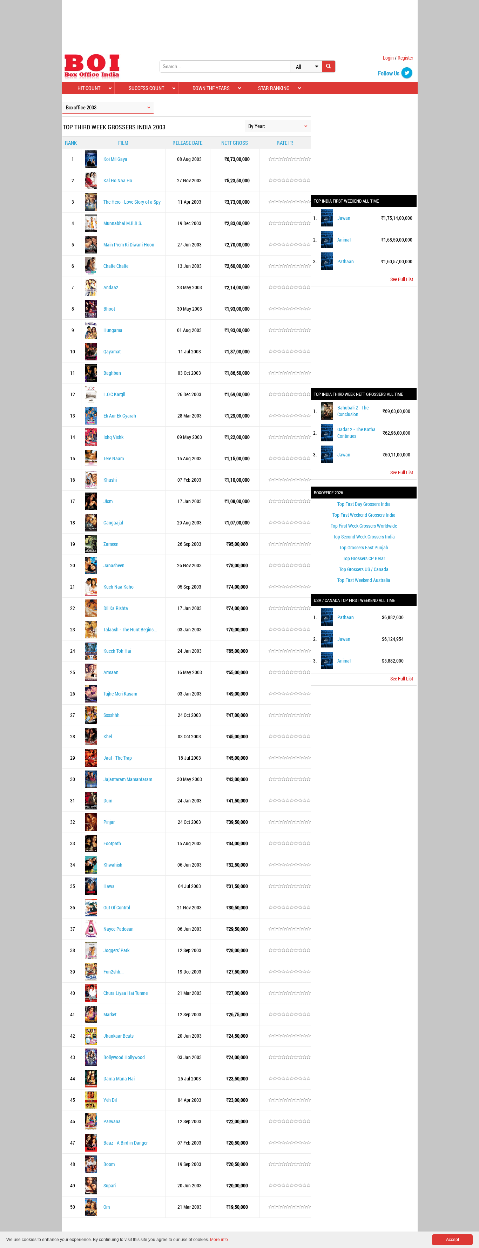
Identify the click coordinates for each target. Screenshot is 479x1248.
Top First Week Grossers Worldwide (364, 525)
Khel (107, 736)
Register (405, 57)
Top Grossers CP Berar (364, 558)
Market (109, 1014)
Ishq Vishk (113, 437)
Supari (109, 1185)
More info (219, 1239)
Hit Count (88, 87)
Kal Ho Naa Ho (117, 180)
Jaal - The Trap (117, 757)
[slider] (290, 159)
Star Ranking (274, 87)
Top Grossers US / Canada (364, 569)
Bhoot (109, 308)
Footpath (112, 843)
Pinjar (109, 822)
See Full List (401, 279)
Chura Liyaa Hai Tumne (125, 993)
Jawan (343, 218)
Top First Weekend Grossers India (364, 514)
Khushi (110, 479)
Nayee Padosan (118, 928)
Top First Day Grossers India (364, 504)
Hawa (109, 886)
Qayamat (112, 351)
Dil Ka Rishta (115, 608)
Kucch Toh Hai (117, 650)
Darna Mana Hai (119, 1078)
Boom (109, 1164)
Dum (107, 800)
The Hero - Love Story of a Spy (132, 201)
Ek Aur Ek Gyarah (119, 415)
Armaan (111, 672)
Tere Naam (113, 458)
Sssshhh (111, 715)
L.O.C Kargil (114, 394)
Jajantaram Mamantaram (127, 779)
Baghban (112, 372)
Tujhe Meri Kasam (120, 693)
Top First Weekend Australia (363, 580)
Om (106, 1206)
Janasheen (113, 565)
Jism (108, 501)
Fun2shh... (113, 971)
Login (388, 57)
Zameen (111, 544)
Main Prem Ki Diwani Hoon (128, 244)
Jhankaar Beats (118, 1035)
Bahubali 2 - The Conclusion (353, 411)
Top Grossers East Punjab (363, 547)
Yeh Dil (110, 1100)
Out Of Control (116, 907)
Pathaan (345, 261)
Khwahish (112, 864)
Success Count (146, 87)
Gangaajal (113, 522)
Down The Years (211, 87)
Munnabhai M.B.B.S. (122, 223)
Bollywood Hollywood (124, 1057)
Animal (344, 239)
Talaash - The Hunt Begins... (130, 629)
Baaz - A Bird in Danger (125, 1142)
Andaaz (110, 287)
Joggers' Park (116, 950)
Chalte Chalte (115, 266)
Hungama (112, 330)
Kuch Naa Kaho (118, 586)
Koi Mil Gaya (115, 159)
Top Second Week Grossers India (364, 536)
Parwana (112, 1121)
